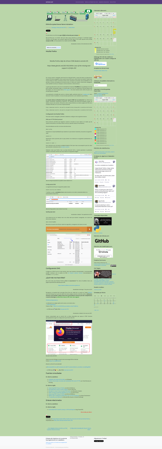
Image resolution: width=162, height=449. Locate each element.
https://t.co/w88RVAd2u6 (55, 361)
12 (104, 300)
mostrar (58, 47)
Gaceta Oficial (113, 2)
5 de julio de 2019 (64, 309)
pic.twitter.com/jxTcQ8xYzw (71, 306)
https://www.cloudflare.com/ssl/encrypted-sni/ (69, 285)
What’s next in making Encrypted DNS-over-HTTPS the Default (64, 395)
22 (113, 302)
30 (94, 305)
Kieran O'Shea (111, 54)
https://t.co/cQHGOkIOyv (59, 306)
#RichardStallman (51, 304)
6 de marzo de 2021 (68, 370)
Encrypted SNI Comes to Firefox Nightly (58, 389)
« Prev (96, 15)
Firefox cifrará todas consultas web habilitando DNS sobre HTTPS (64, 381)
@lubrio (90, 292)
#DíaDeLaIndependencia (52, 300)
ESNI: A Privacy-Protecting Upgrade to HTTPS (60, 392)
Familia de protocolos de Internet (74, 419)
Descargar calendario (98, 96)
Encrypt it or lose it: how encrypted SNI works (59, 391)
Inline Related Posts (88, 232)
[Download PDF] (46, 32)
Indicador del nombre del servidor (57, 379)
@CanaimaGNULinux (52, 367)
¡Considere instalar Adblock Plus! (100, 70)
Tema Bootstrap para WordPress (61, 447)
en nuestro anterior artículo (75, 273)
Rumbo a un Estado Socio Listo (91, 2)
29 (113, 303)
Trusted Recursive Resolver (55, 397)
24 (97, 303)
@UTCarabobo (69, 367)
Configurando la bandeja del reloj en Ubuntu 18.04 (80, 428)
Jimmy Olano (72, 27)
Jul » (98, 310)
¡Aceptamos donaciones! (104, 2)
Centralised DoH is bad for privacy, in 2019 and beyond (62, 409)
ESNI (58, 420)
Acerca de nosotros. (80, 2)
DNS (55, 420)
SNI (72, 420)
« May (95, 310)
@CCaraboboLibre (61, 367)
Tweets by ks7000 (97, 289)
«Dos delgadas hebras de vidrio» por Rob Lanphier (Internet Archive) (57, 428)
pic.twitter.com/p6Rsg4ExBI (84, 367)
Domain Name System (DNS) (59, 419)
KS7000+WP (49, 2)
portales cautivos (65, 147)
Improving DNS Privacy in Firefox (57, 394)
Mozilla (61, 420)
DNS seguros (67, 89)
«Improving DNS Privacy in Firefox (56, 388)
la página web (86, 94)
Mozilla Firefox (85, 419)
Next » (114, 15)
